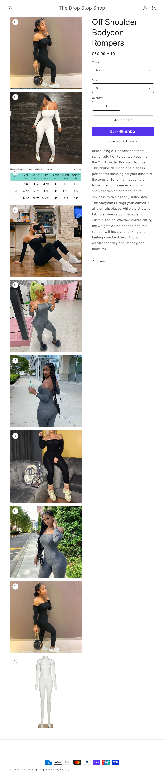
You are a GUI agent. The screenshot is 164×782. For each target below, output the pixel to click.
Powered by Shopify (57, 769)
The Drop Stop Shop (33, 769)
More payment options (123, 141)
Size (95, 80)
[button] (10, 8)
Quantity (97, 97)
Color (95, 62)
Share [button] (101, 261)
